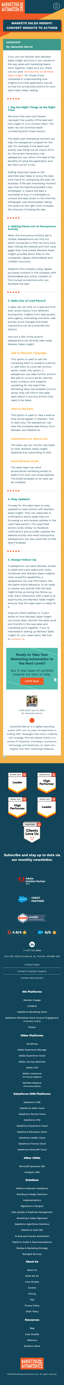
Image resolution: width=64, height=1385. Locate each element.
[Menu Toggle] (56, 7)
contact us (17, 638)
